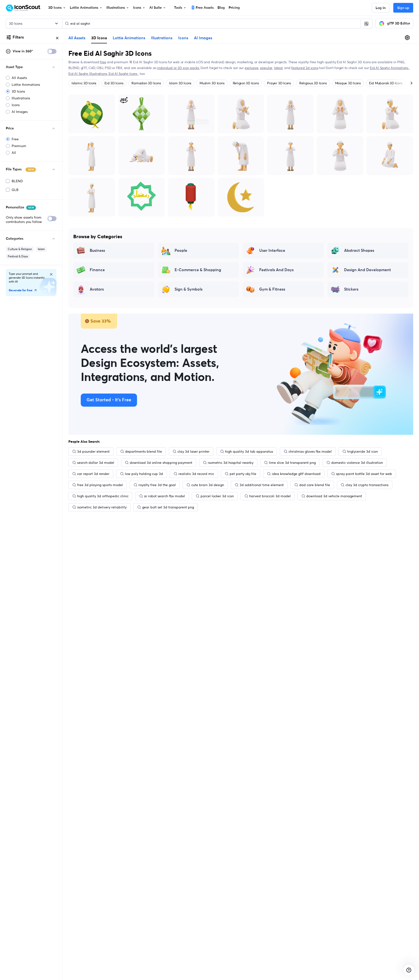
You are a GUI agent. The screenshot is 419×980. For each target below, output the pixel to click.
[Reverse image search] (366, 23)
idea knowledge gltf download (296, 474)
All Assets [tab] (76, 38)
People (181, 251)
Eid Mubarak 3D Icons (386, 83)
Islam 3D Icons (180, 83)
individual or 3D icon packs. (178, 68)
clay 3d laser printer (193, 451)
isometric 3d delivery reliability (102, 507)
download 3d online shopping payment (161, 462)
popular (266, 68)
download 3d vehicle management (334, 496)
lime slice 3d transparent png (292, 462)
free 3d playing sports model (100, 485)
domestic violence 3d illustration (357, 462)
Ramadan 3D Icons (146, 83)
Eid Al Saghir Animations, (390, 68)
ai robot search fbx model (164, 496)
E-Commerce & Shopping (198, 270)
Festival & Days (18, 256)
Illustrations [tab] (161, 38)
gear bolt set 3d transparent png (168, 507)
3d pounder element (93, 451)
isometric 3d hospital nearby (230, 462)
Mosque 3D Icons (348, 83)
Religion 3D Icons (246, 83)
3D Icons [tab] (99, 37)
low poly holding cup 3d (144, 474)
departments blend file (143, 451)
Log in (381, 8)
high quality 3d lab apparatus (249, 451)
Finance (97, 270)
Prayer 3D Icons (279, 83)
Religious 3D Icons (313, 83)
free (103, 62)
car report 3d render (93, 474)
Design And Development (367, 270)
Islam (41, 249)
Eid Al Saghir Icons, (124, 73)
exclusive (251, 68)
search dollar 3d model (95, 462)
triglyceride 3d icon (362, 451)
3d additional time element (262, 485)
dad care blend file (314, 485)
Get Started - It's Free (109, 400)
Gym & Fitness (272, 289)
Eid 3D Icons (114, 83)
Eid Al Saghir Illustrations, (88, 73)
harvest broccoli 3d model (270, 496)
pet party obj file (243, 474)
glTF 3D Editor (398, 23)
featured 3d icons (304, 68)
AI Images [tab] (203, 38)
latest (278, 68)
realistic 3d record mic (196, 474)
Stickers (351, 289)
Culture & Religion (20, 249)
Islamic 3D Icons (84, 83)
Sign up (403, 8)
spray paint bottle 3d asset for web (364, 474)
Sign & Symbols (188, 289)
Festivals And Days (276, 270)
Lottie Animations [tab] (129, 38)
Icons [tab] (183, 38)
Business (97, 251)
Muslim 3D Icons (212, 83)
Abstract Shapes (359, 251)
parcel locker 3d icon (217, 496)
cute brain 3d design (207, 485)
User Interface (272, 251)
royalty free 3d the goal (157, 485)
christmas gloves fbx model (310, 451)
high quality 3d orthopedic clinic (103, 496)
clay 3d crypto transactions (367, 485)
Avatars (97, 289)
